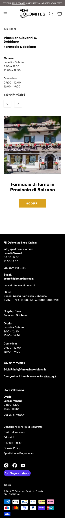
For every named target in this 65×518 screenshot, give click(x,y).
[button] (50, 13)
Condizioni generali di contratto (23, 426)
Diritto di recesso (14, 432)
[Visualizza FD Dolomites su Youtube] (23, 465)
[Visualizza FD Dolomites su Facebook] (14, 465)
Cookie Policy (12, 448)
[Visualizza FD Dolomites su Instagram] (6, 465)
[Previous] (7, 103)
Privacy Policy (12, 442)
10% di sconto (18, 3)
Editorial (9, 437)
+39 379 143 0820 (15, 267)
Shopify (39, 491)
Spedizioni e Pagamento (19, 453)
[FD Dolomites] (32, 13)
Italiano (7, 485)
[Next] (18, 103)
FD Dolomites (18, 491)
